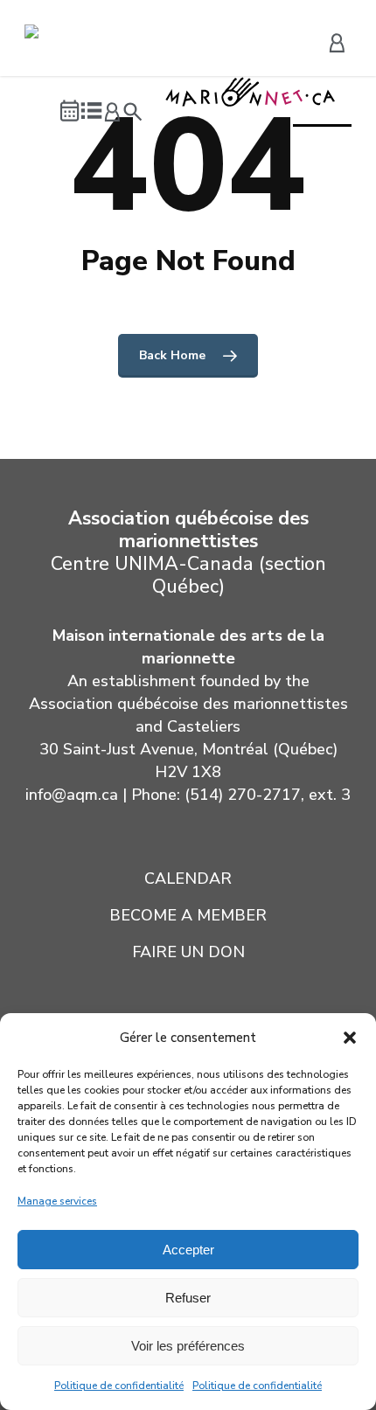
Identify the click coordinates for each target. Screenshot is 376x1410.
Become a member (188, 915)
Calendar (188, 878)
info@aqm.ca (71, 794)
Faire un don (188, 951)
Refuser (188, 1297)
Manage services (57, 1201)
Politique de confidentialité (119, 1386)
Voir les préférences (188, 1345)
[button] (350, 1037)
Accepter (188, 1249)
